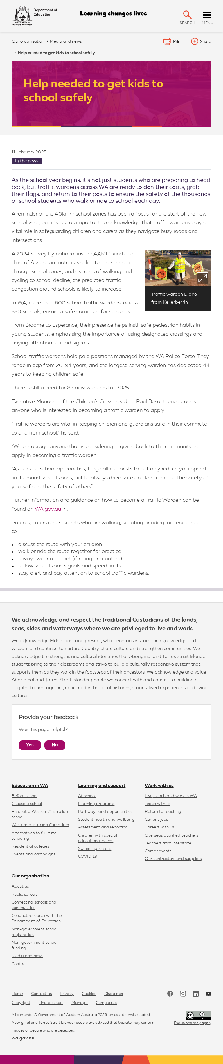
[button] (187, 14)
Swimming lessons (95, 849)
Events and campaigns (33, 854)
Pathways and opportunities (105, 812)
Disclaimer (113, 994)
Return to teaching (163, 812)
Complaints (106, 1003)
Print (177, 42)
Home (17, 994)
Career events (158, 851)
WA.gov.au (48, 509)
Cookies (89, 994)
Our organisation (30, 876)
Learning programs (96, 804)
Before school (24, 796)
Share (205, 42)
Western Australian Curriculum (40, 825)
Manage (79, 1003)
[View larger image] (202, 278)
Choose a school (27, 804)
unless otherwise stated (129, 1015)
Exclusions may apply (192, 1023)
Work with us (159, 786)
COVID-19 (87, 857)
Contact (19, 964)
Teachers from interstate (168, 843)
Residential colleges (30, 846)
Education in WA (30, 786)
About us (20, 886)
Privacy (67, 994)
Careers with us (159, 827)
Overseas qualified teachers (171, 835)
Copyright (21, 1003)
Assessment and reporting (103, 827)
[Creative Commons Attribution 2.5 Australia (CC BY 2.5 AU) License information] (198, 1015)
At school (87, 796)
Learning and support (101, 786)
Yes (30, 745)
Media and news (27, 956)
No (55, 745)
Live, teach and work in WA (171, 796)
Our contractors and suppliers (173, 859)
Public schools (24, 895)
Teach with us (157, 804)
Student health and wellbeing (106, 819)
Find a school (51, 1003)
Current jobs (156, 819)
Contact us (41, 994)
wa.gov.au (23, 1038)
